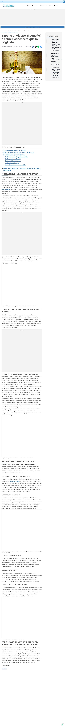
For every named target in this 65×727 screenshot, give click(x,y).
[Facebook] (0, 1)
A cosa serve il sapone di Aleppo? (14, 150)
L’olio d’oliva (14, 481)
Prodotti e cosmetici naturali (10, 32)
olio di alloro (6, 189)
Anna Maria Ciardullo (7, 46)
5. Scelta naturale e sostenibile (15, 165)
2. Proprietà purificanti (13, 159)
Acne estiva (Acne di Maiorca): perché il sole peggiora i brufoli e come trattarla (56, 44)
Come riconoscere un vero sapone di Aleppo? (18, 152)
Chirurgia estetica (28, 27)
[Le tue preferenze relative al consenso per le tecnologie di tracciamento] (63, 725)
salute (4, 668)
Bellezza (6, 30)
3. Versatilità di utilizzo (13, 161)
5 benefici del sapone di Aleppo (14, 155)
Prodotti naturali (36, 27)
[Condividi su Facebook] (33, 47)
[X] (2, 2)
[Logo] (9, 5)
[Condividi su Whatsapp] (38, 47)
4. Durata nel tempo (12, 163)
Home (3, 30)
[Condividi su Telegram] (41, 47)
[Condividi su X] (36, 47)
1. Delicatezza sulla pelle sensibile (16, 157)
